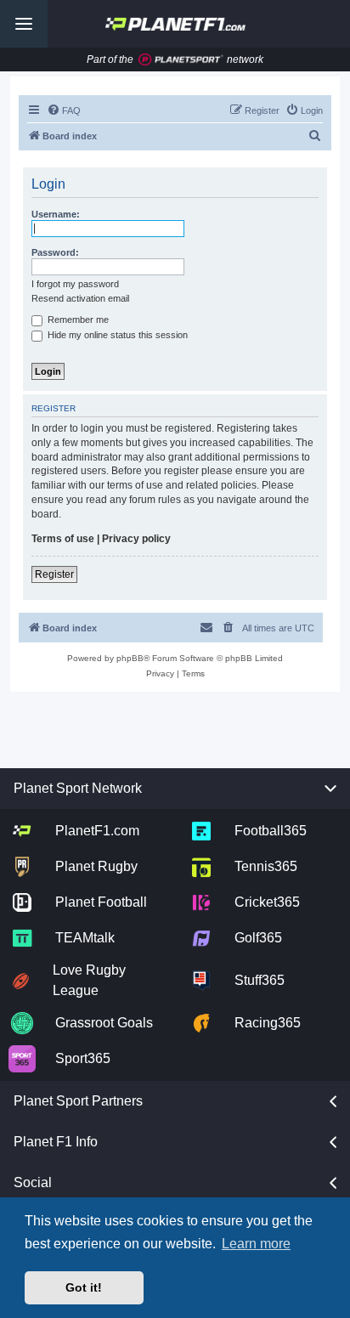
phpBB (130, 658)
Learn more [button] (256, 1243)
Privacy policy (136, 539)
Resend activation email (80, 298)
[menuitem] (64, 110)
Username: (55, 214)
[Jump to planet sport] (180, 60)
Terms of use (62, 539)
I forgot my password (75, 284)
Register (54, 574)
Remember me (77, 319)
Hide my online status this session (116, 335)
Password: (55, 252)
